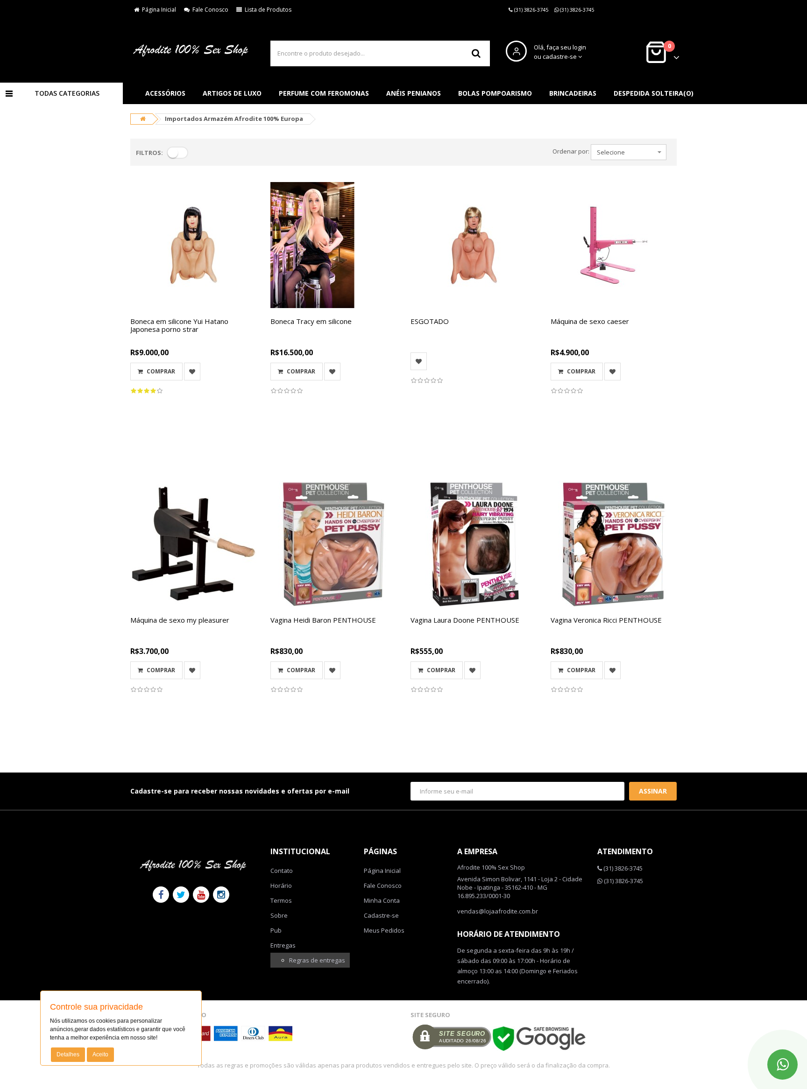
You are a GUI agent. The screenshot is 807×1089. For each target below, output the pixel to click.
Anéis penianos (413, 93)
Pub (276, 930)
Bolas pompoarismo (495, 93)
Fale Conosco (209, 10)
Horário (281, 885)
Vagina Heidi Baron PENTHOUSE (323, 620)
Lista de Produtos (266, 10)
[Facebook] (161, 894)
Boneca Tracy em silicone (311, 321)
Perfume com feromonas (324, 93)
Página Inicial (157, 10)
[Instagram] (221, 894)
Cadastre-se (381, 915)
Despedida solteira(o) (654, 93)
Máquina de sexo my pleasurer (179, 620)
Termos (281, 900)
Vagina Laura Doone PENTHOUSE (465, 620)
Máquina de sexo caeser (590, 321)
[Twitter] (181, 894)
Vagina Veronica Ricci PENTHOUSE (606, 620)
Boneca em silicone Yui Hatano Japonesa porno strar (179, 325)
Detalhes (68, 1054)
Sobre (279, 915)
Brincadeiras (572, 93)
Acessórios (165, 93)
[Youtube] (201, 894)
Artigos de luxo (232, 93)
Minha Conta (382, 900)
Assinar (653, 791)
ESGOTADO (430, 321)
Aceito (100, 1054)
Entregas (283, 945)
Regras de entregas (317, 960)
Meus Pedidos (384, 930)
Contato (281, 870)
